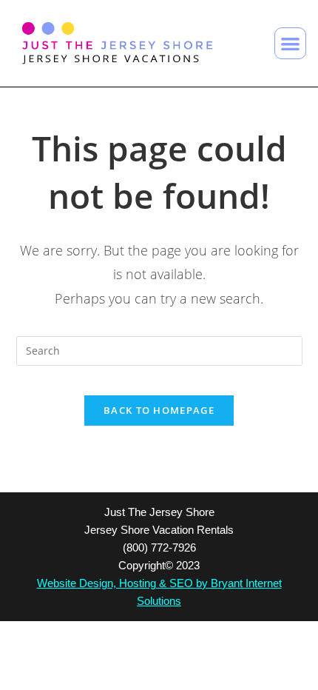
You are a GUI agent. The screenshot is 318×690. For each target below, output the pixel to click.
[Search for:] (159, 350)
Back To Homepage (159, 410)
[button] (290, 43)
